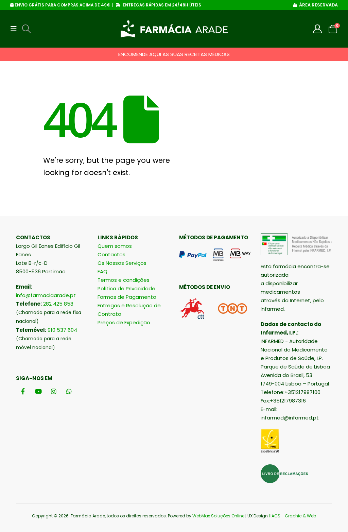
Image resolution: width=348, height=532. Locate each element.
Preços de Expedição (124, 322)
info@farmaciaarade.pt (46, 295)
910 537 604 (62, 329)
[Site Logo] (174, 28)
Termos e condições (124, 280)
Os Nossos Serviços (122, 263)
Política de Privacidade (126, 288)
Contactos (111, 254)
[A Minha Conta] (317, 28)
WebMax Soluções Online (218, 516)
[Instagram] (53, 391)
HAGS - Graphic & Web (292, 516)
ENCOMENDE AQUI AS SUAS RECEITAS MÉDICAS (174, 54)
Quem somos (115, 246)
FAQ (102, 271)
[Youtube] (38, 391)
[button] (15, 29)
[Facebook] (23, 391)
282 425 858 (58, 303)
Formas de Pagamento (127, 297)
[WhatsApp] (69, 391)
